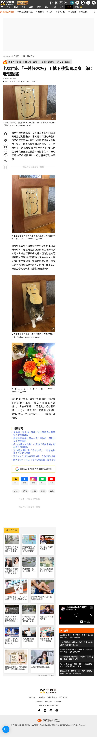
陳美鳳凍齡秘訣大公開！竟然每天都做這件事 (11, 571)
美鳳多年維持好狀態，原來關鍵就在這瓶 (11, 641)
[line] (61, 2)
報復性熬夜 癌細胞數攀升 (46, 618)
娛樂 (39, 7)
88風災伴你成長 (26, 11)
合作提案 (58, 701)
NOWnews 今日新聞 (11, 56)
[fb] (51, 2)
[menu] (2, 7)
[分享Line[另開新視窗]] (5, 140)
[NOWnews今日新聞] (7, 2)
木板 (34, 491)
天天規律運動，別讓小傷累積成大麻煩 (41, 598)
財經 (61, 7)
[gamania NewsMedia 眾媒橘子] (48, 720)
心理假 (73, 11)
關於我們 (48, 701)
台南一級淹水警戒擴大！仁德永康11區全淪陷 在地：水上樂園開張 (11, 549)
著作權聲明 (63, 697)
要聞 (24, 7)
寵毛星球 (30, 56)
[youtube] (66, 2)
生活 (69, 7)
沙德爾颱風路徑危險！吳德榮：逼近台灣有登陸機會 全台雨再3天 (29, 549)
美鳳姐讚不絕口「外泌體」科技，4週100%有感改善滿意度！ (16, 668)
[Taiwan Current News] (72, 3)
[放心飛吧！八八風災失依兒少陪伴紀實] (22, 3)
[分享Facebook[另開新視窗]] (5, 133)
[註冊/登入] (94, 3)
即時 (16, 7)
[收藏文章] (5, 167)
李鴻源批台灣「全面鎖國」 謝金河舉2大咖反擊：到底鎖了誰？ (29, 640)
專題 (31, 7)
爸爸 (52, 491)
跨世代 (41, 11)
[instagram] (56, 2)
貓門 (25, 491)
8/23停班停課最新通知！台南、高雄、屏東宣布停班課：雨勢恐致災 (46, 570)
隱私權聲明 (52, 697)
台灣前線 (61, 11)
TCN (51, 11)
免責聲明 (42, 697)
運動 (46, 7)
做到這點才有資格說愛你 (46, 548)
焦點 (8, 7)
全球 (54, 7)
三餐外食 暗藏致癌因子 (41, 667)
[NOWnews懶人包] (77, 3)
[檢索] (88, 3)
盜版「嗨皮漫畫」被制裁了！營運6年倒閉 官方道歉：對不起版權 (11, 619)
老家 (16, 491)
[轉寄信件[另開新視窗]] (5, 147)
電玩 (77, 7)
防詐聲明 (32, 697)
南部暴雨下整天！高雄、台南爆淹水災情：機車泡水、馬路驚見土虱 (29, 570)
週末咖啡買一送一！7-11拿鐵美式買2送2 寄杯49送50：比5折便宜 (46, 640)
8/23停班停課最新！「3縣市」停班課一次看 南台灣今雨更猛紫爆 (29, 619)
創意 (43, 491)
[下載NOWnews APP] (83, 3)
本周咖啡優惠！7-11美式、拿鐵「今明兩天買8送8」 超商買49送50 (16, 598)
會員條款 (39, 701)
